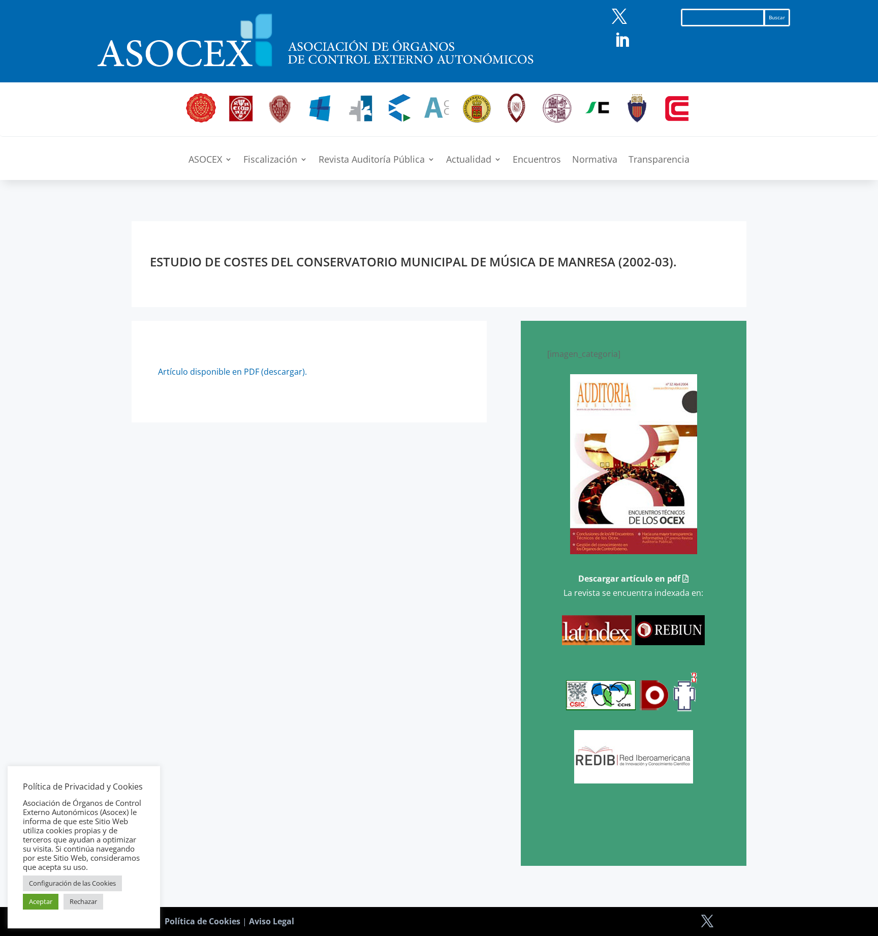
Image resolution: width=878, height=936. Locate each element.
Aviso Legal (271, 921)
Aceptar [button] (40, 901)
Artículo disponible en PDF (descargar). (232, 371)
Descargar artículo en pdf (630, 578)
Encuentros (537, 160)
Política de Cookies (202, 921)
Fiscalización (270, 160)
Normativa (594, 160)
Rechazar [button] (83, 901)
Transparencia (659, 160)
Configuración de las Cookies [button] (72, 883)
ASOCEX (205, 160)
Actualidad (468, 160)
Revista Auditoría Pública (372, 160)
